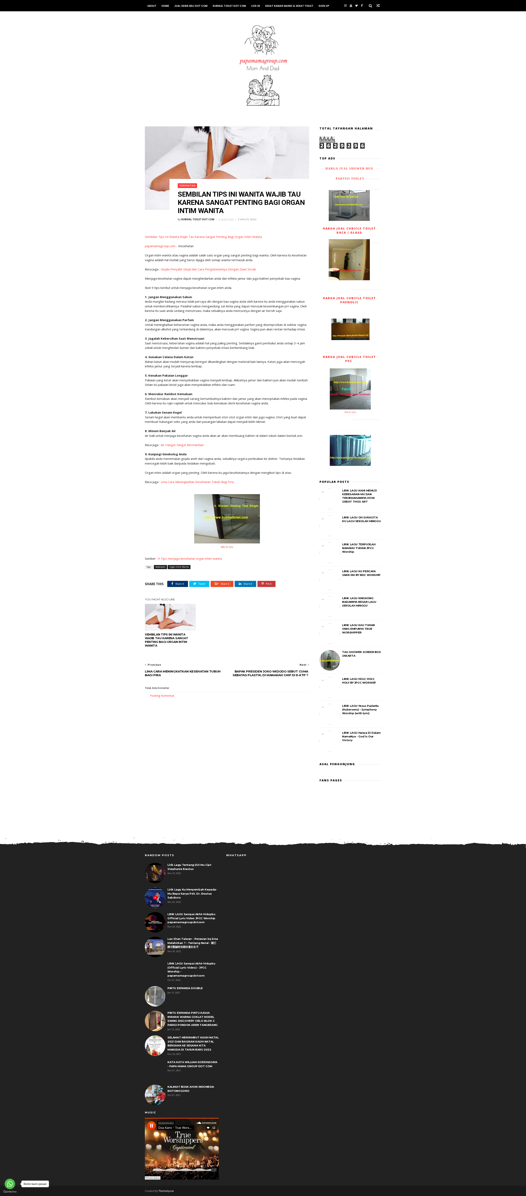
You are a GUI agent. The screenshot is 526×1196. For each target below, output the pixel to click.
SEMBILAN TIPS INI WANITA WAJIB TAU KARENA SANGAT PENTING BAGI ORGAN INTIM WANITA (166, 640)
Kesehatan (187, 185)
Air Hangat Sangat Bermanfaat (182, 445)
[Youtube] (351, 5)
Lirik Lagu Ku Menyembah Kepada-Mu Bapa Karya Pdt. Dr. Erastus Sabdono (192, 893)
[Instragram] (345, 5)
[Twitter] (356, 5)
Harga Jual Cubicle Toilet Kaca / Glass (349, 230)
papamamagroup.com (160, 246)
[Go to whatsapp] (10, 1184)
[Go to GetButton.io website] (9, 1191)
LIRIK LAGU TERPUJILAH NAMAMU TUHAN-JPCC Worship (359, 548)
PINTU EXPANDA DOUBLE (185, 988)
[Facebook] (362, 5)
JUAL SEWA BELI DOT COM (191, 6)
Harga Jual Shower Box (349, 168)
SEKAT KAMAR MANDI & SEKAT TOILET (289, 6)
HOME (165, 6)
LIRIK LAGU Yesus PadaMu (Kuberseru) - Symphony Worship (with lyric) (360, 709)
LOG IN (255, 6)
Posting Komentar (162, 696)
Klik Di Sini (227, 547)
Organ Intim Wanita (179, 566)
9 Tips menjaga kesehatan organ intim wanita (190, 558)
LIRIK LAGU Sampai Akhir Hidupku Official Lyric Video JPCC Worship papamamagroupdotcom (191, 918)
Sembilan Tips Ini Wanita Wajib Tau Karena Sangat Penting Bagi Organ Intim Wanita (203, 237)
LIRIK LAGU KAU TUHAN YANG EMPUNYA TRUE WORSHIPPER (358, 628)
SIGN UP (323, 6)
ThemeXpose (166, 1191)
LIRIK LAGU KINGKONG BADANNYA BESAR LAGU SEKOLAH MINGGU (359, 601)
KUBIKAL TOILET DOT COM (229, 6)
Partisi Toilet (349, 178)
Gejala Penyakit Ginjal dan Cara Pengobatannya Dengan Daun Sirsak (208, 269)
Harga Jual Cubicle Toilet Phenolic (349, 300)
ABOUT (151, 6)
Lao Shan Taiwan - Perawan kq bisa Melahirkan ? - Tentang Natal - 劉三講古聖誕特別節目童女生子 (192, 942)
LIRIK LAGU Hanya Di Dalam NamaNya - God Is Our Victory (361, 736)
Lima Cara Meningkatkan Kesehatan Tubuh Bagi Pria (197, 482)
